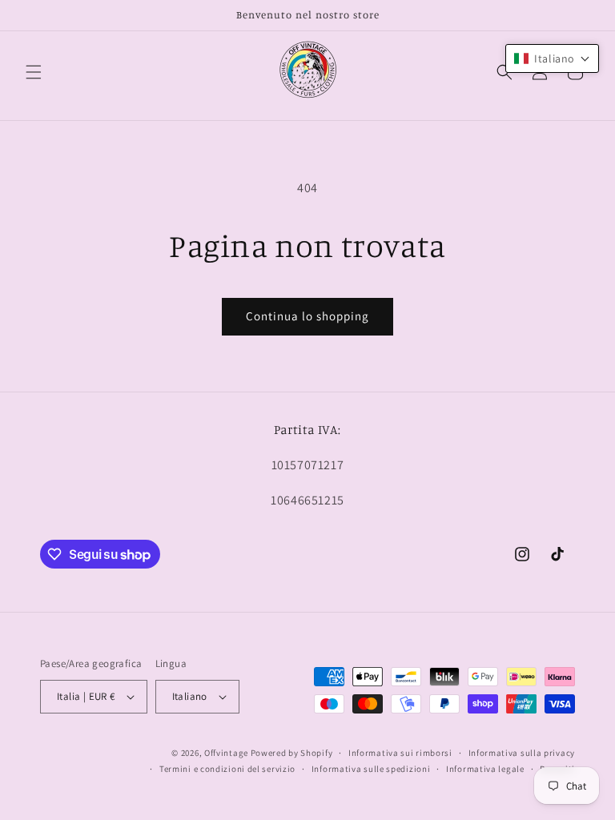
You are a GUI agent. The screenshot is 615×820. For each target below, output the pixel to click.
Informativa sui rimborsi (400, 752)
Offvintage (226, 752)
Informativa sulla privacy (522, 752)
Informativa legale (485, 768)
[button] (33, 72)
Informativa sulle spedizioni (371, 768)
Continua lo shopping (307, 316)
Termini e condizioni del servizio (227, 768)
